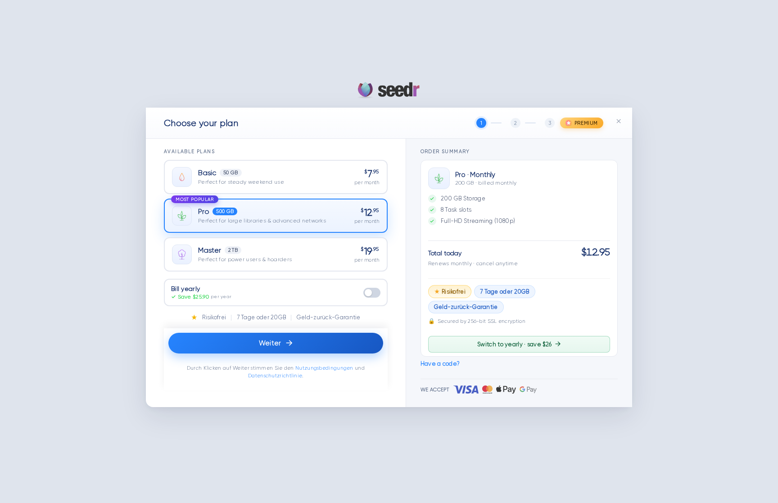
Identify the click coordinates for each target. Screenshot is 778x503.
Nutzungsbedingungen (324, 368)
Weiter (276, 343)
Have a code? (440, 363)
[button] (276, 177)
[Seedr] (389, 90)
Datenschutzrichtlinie (275, 376)
